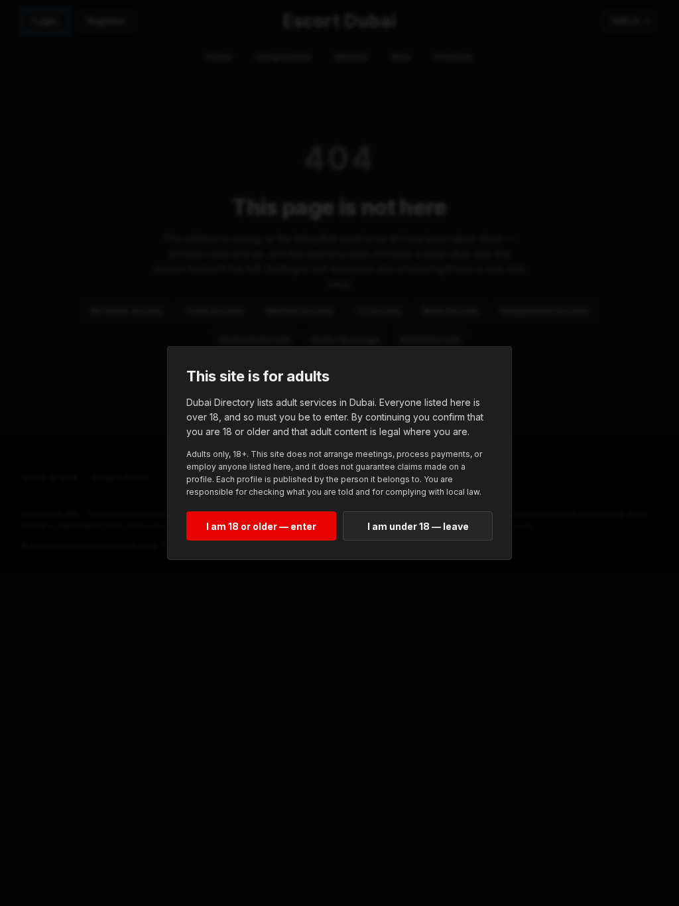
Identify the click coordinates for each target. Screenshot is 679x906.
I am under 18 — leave (418, 526)
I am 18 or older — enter (261, 526)
